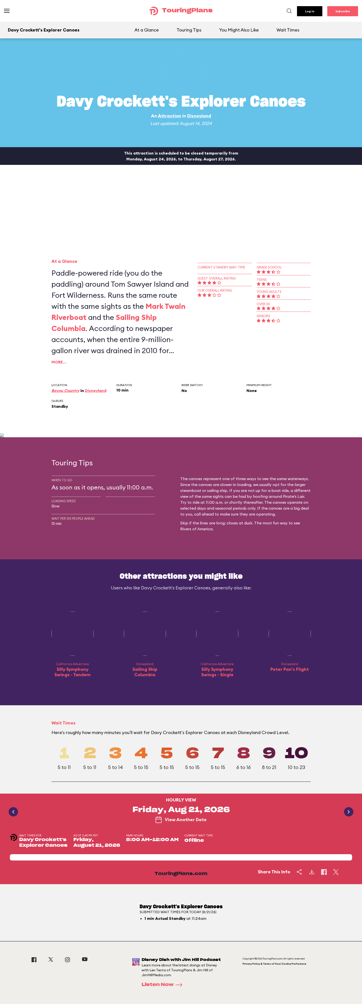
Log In (309, 11)
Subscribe (342, 11)
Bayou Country (65, 390)
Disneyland (199, 116)
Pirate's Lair (293, 496)
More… (58, 362)
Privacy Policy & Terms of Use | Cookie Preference (274, 963)
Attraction (169, 116)
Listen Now (158, 985)
